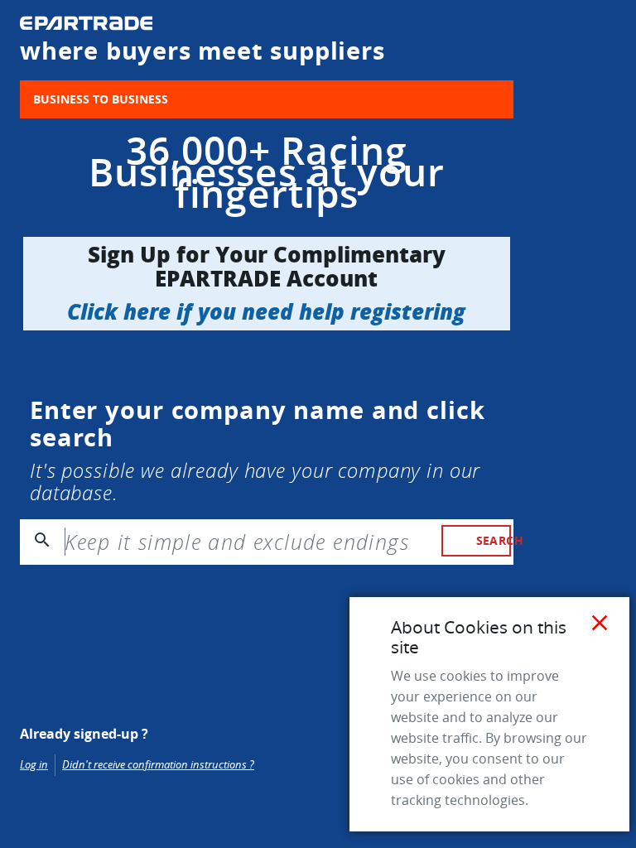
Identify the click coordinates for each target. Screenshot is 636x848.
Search (493, 540)
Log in (34, 764)
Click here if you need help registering (266, 311)
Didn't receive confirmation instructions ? (158, 764)
